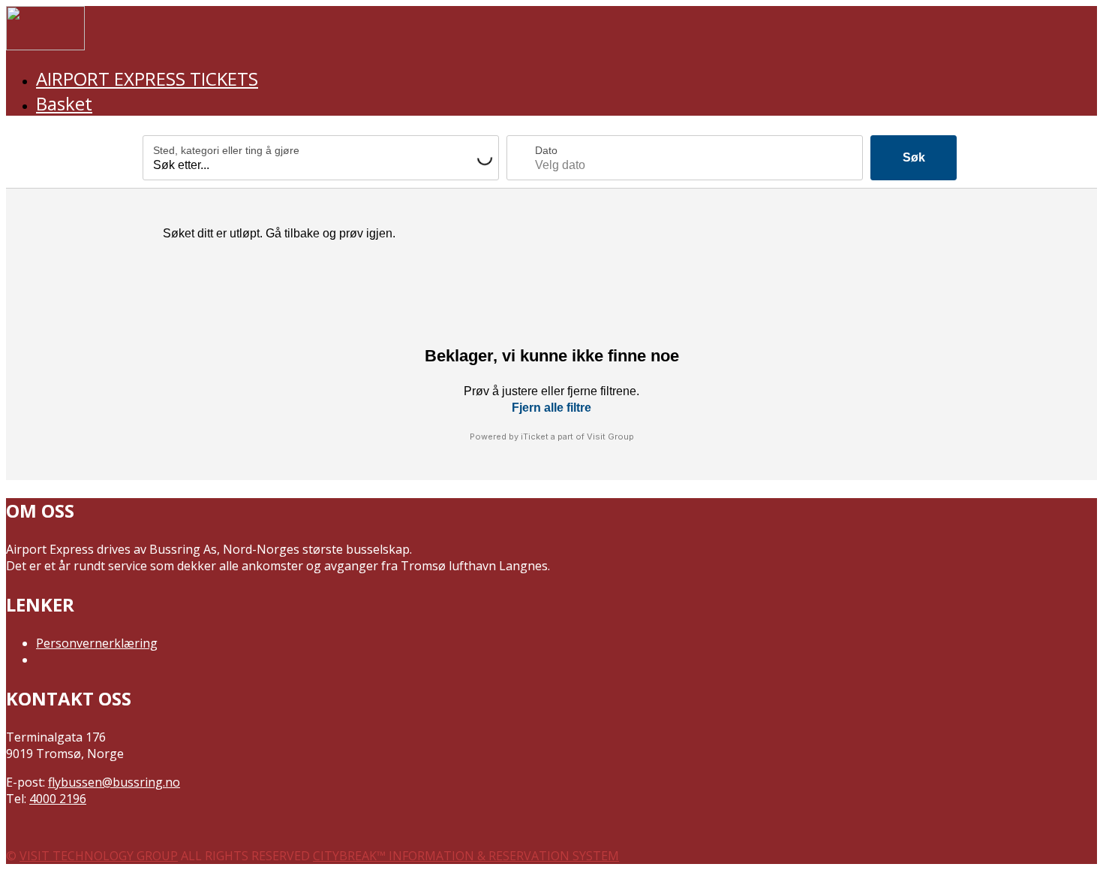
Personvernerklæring (97, 643)
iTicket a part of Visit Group (577, 436)
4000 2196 (57, 798)
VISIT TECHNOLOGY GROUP (99, 855)
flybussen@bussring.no (114, 782)
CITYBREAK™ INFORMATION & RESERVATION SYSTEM (466, 855)
